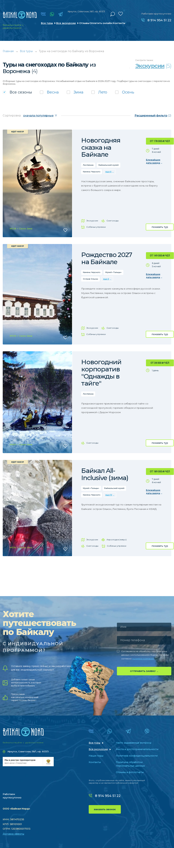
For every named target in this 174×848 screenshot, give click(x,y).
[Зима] (75, 92)
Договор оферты (13, 833)
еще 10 (108, 495)
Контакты (119, 23)
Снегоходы (113, 220)
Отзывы (84, 23)
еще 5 (106, 279)
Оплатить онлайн (101, 23)
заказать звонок (105, 809)
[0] (120, 14)
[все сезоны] (17, 92)
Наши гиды (96, 755)
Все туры (47, 23)
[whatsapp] (52, 14)
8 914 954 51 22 (159, 20)
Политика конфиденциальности (137, 755)
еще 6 (108, 171)
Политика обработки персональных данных (130, 764)
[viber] (147, 731)
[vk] (43, 14)
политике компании (143, 658)
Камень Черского (91, 171)
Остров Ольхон (90, 279)
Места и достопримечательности (137, 749)
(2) (153, 115)
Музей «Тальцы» (113, 272)
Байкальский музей (109, 165)
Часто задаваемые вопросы (133, 742)
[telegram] (60, 14)
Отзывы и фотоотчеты (130, 772)
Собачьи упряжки (96, 227)
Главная (8, 51)
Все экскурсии (66, 23)
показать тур (160, 227)
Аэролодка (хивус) (117, 539)
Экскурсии (92, 220)
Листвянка (88, 165)
